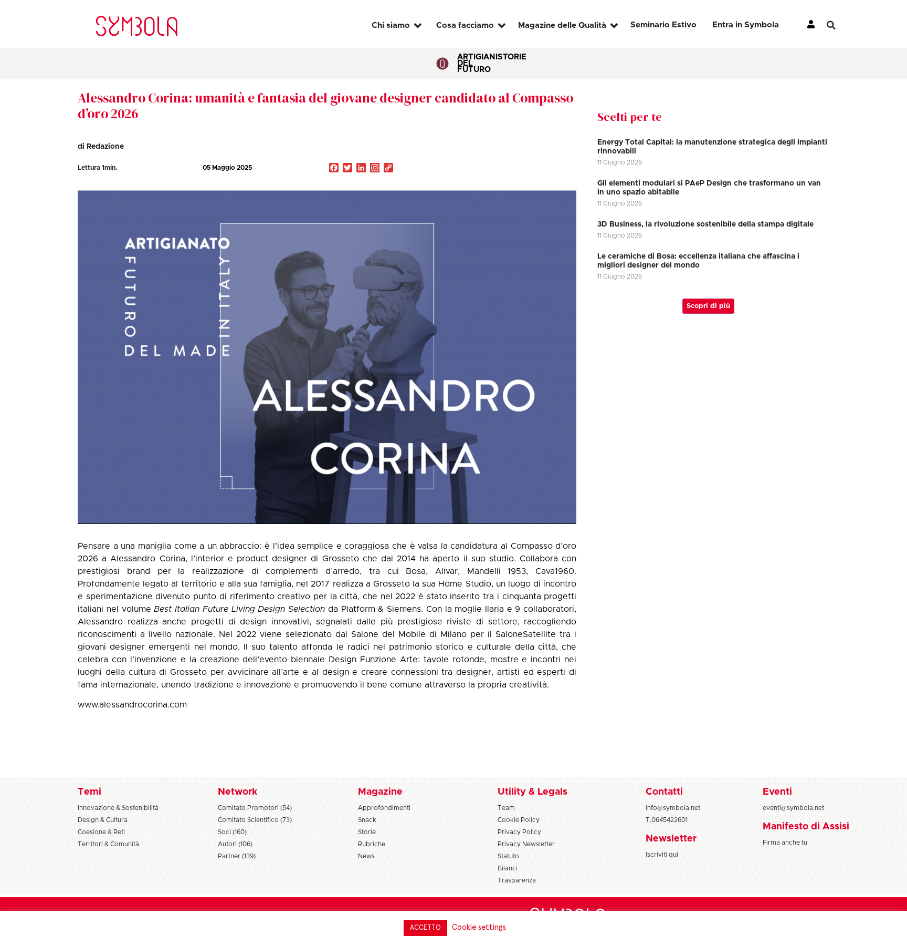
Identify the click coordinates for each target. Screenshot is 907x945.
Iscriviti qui (662, 854)
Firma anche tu (785, 842)
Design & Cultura (103, 820)
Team (506, 808)
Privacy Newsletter (526, 844)
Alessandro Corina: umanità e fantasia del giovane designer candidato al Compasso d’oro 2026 (325, 105)
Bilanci (508, 868)
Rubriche (371, 844)
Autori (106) (235, 844)
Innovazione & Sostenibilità (118, 808)
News (366, 856)
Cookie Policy (519, 820)
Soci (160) (232, 832)
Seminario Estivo (663, 25)
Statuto (508, 856)
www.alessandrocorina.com (132, 705)
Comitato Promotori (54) (255, 808)
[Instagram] (375, 168)
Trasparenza (517, 880)
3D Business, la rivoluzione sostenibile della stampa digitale (705, 224)
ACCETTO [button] (425, 928)
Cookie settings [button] (479, 927)
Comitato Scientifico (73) (255, 820)
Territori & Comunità (108, 844)
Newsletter (671, 839)
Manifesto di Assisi (806, 826)
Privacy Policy (519, 832)
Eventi (777, 792)
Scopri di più (708, 306)
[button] (839, 25)
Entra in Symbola (745, 25)
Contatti (664, 792)
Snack (367, 820)
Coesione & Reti (101, 832)
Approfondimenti (384, 808)
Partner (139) (237, 856)
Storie (512, 57)
